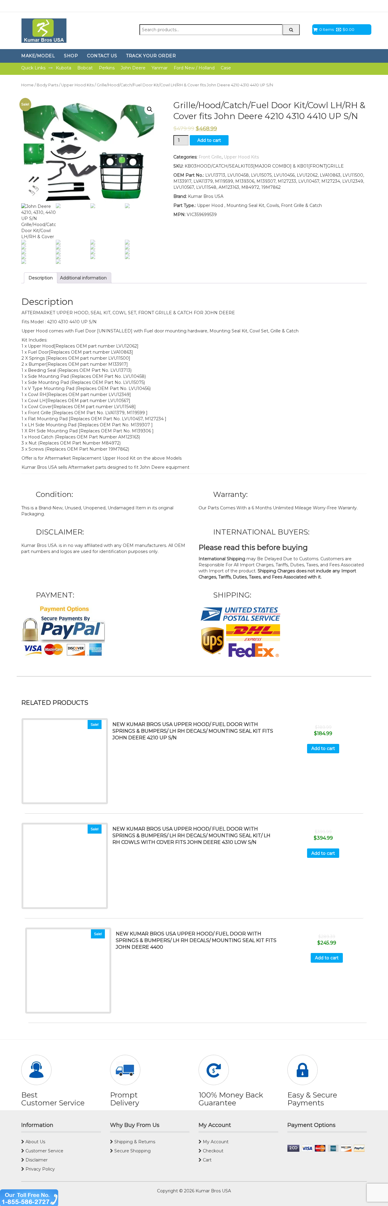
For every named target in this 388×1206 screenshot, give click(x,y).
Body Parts (47, 85)
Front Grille (210, 157)
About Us (34, 1141)
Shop (71, 55)
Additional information (83, 278)
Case (226, 68)
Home (27, 85)
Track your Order (151, 55)
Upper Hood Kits (77, 85)
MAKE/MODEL (38, 55)
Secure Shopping (132, 1151)
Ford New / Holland (194, 68)
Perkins (107, 68)
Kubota (63, 68)
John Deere (133, 68)
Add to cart (209, 140)
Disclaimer (36, 1160)
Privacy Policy (39, 1169)
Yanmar (160, 68)
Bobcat (85, 68)
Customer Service (43, 1151)
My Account (215, 1141)
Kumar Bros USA (212, 1191)
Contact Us (102, 55)
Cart (207, 1160)
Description (40, 278)
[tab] (40, 277)
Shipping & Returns (134, 1141)
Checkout (212, 1151)
